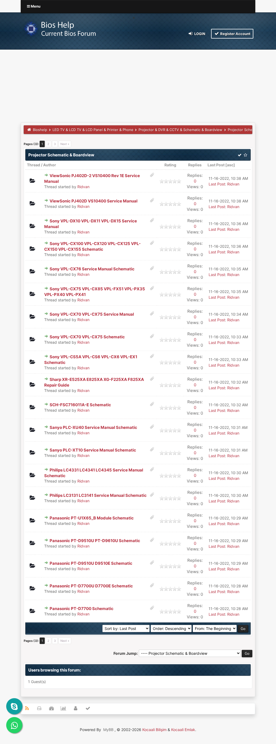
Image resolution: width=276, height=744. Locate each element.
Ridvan (83, 186)
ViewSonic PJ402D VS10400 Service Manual (93, 201)
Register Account (234, 34)
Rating (170, 165)
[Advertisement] (138, 82)
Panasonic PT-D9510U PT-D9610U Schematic (95, 540)
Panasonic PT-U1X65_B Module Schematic (92, 518)
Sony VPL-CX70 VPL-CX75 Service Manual (92, 314)
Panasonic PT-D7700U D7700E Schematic (91, 585)
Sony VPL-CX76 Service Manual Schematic (92, 268)
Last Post (216, 165)
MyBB (108, 729)
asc (230, 165)
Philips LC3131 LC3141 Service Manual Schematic (98, 495)
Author (49, 165)
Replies (195, 165)
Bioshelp (40, 130)
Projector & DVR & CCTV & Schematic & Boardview (180, 130)
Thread (33, 165)
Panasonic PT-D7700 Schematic (81, 608)
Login (199, 34)
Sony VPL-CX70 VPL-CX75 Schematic (87, 336)
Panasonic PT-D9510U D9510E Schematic (91, 563)
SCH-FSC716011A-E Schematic (80, 404)
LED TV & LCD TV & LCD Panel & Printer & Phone (93, 130)
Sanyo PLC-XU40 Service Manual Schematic (93, 427)
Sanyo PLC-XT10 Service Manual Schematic (93, 450)
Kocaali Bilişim (154, 729)
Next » (64, 144)
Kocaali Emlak (183, 729)
